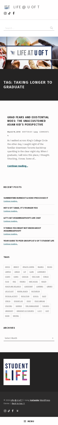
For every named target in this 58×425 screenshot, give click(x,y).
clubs (31, 272)
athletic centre (28, 267)
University (9, 311)
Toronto (45, 306)
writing (16, 316)
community (41, 272)
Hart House (33, 282)
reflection (25, 296)
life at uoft (9, 291)
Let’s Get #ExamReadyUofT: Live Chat (22, 218)
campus (8, 272)
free (14, 282)
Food (7, 282)
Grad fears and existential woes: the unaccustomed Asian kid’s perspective (28, 121)
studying (8, 306)
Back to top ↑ (18, 403)
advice (7, 267)
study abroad (39, 301)
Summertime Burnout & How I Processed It (26, 198)
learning (39, 286)
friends (22, 282)
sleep (44, 296)
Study (29, 301)
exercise (25, 277)
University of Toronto (25, 311)
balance (41, 267)
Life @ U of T (26, 7)
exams (16, 277)
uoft (47, 311)
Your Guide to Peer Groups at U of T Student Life (29, 240)
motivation (35, 291)
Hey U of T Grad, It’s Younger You (21, 208)
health (43, 282)
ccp (24, 272)
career (17, 272)
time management (32, 306)
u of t (40, 311)
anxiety (16, 267)
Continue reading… (17, 166)
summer (19, 306)
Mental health (22, 291)
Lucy (36, 132)
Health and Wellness (13, 286)
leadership (28, 286)
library (49, 286)
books (49, 267)
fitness (46, 277)
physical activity (11, 296)
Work (7, 316)
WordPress (45, 400)
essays (7, 277)
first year (36, 277)
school (36, 296)
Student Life (18, 301)
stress (7, 301)
